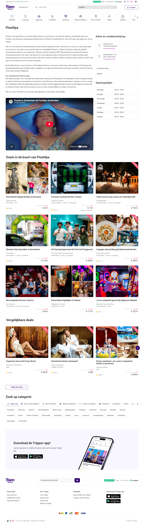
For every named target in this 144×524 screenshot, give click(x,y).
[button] (46, 191)
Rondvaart (92, 410)
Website (99, 74)
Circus (76, 415)
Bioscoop (103, 410)
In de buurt (25, 20)
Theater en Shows (32, 415)
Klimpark (113, 410)
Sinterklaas (121, 415)
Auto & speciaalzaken (31, 404)
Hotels (109, 20)
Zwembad (82, 410)
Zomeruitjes (22, 421)
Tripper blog (44, 500)
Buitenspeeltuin (70, 410)
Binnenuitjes (46, 415)
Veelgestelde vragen (13, 498)
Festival (68, 415)
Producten (105, 404)
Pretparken (52, 20)
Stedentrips (58, 415)
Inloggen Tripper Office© (81, 498)
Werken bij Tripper (46, 503)
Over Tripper (44, 495)
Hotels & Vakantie (89, 404)
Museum (31, 410)
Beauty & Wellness (81, 20)
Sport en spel (57, 410)
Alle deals (12, 20)
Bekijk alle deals (17, 387)
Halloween (110, 415)
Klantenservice (12, 495)
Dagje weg (39, 20)
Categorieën (23, 7)
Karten (20, 415)
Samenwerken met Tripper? (82, 495)
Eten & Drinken (95, 20)
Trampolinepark (98, 415)
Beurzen (122, 410)
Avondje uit (116, 404)
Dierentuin (65, 20)
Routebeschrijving (109, 48)
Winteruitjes (11, 421)
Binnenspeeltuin (43, 410)
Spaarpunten (44, 498)
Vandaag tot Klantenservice (17, 1)
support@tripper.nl (13, 500)
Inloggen (132, 7)
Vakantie (123, 20)
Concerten (85, 415)
